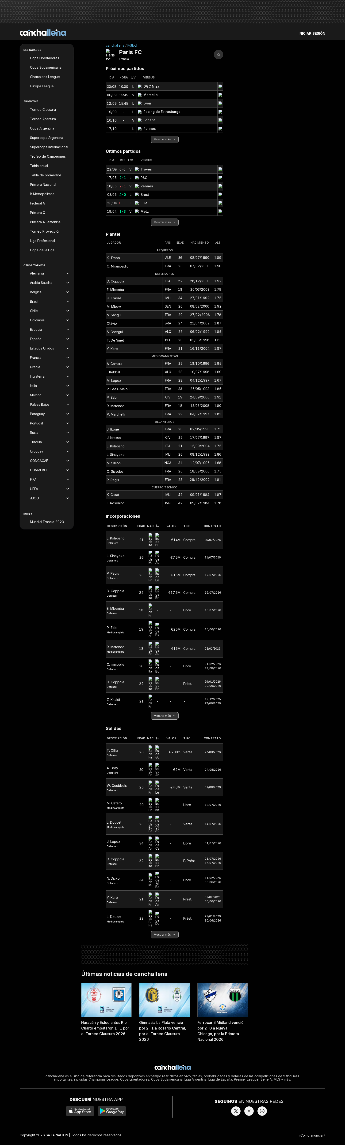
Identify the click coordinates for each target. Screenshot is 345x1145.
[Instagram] (249, 1111)
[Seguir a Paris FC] (218, 54)
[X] (236, 1111)
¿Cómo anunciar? (312, 1135)
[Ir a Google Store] (112, 1111)
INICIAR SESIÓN (312, 33)
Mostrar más (162, 139)
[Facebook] (262, 1111)
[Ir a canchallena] (43, 32)
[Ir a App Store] (80, 1111)
